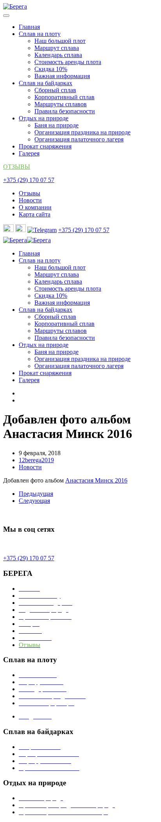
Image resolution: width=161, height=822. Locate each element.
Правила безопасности (64, 111)
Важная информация (62, 76)
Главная (29, 26)
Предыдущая (36, 493)
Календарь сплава (58, 55)
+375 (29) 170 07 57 (28, 180)
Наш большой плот (60, 41)
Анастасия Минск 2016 (96, 480)
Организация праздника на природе (82, 132)
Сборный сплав (55, 90)
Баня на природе (56, 125)
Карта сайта (34, 214)
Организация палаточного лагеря (78, 139)
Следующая (34, 500)
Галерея (29, 153)
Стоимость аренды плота (67, 62)
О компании (35, 207)
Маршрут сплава (56, 48)
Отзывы (29, 193)
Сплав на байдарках (45, 83)
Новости (30, 200)
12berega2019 (36, 460)
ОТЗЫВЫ (16, 166)
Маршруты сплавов (60, 104)
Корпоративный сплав (64, 97)
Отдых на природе (43, 118)
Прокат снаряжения (45, 146)
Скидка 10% (50, 69)
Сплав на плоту (40, 33)
